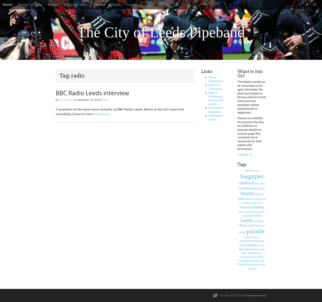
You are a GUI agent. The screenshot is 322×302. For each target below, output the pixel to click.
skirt (251, 261)
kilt (263, 212)
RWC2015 (252, 253)
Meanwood (246, 225)
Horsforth (246, 207)
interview (256, 212)
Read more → (103, 114)
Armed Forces (252, 170)
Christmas (260, 184)
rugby (262, 249)
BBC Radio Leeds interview (92, 93)
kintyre (245, 216)
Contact (132, 4)
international (245, 212)
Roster (53, 4)
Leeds (246, 220)
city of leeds (66, 99)
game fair (249, 199)
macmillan (258, 221)
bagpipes (252, 176)
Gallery (69, 4)
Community (248, 188)
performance (249, 241)
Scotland (245, 257)
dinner (261, 189)
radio (261, 245)
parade (256, 231)
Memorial (259, 225)
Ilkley (259, 207)
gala (241, 198)
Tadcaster (255, 265)
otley (242, 232)
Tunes (116, 4)
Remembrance (249, 249)
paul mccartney (251, 237)
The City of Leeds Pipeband (161, 32)
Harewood (257, 203)
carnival (246, 182)
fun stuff (259, 194)
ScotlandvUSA (256, 257)
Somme (257, 261)
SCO (260, 253)
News (84, 4)
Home (7, 4)
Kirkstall (255, 215)
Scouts (243, 260)
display (247, 193)
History (100, 4)
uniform (252, 269)
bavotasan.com (256, 295)
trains (263, 265)
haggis (258, 199)
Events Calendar (30, 4)
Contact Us (244, 154)
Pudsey (252, 245)
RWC (244, 253)
